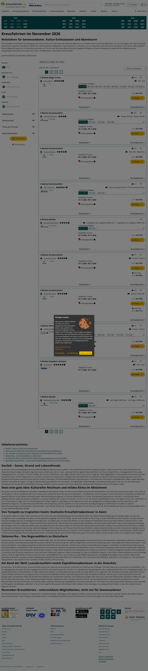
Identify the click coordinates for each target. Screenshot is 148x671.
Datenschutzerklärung (62, 347)
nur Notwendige (72, 353)
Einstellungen (60, 353)
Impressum (59, 349)
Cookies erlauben (85, 353)
